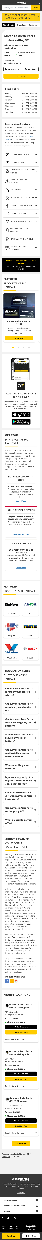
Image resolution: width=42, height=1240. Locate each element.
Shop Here (21, 76)
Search (35, 8)
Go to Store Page (21, 1032)
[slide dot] (13, 347)
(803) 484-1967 (14, 1065)
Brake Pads (21, 25)
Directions (32, 69)
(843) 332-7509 (13, 69)
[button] (21, 155)
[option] (19, 317)
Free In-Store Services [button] (14, 1039)
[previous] (7, 347)
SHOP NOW (19, 338)
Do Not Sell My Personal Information (31, 1227)
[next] (34, 347)
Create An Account (21, 534)
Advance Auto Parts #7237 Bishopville (20, 1053)
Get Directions (22, 1027)
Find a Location (21, 1143)
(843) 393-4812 (14, 1018)
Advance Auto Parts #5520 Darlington (20, 1006)
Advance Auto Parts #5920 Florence (20, 1100)
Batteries (33, 25)
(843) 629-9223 (14, 1112)
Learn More (21, 501)
